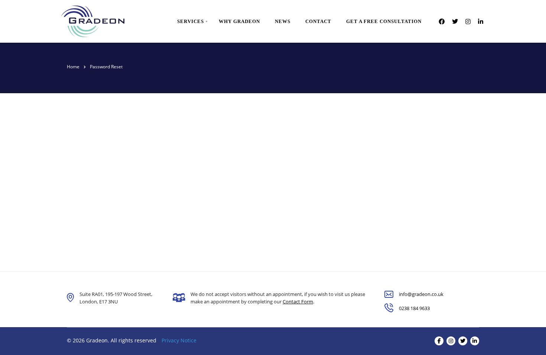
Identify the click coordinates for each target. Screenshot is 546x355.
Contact (318, 21)
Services (190, 21)
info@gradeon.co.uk (421, 294)
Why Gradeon (239, 21)
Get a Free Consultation (384, 21)
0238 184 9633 (414, 308)
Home (73, 66)
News (282, 21)
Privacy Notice (179, 340)
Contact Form (298, 301)
